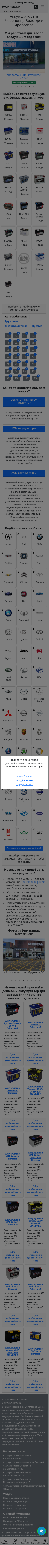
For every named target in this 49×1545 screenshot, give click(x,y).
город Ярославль (24, 784)
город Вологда (24, 776)
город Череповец (24, 780)
